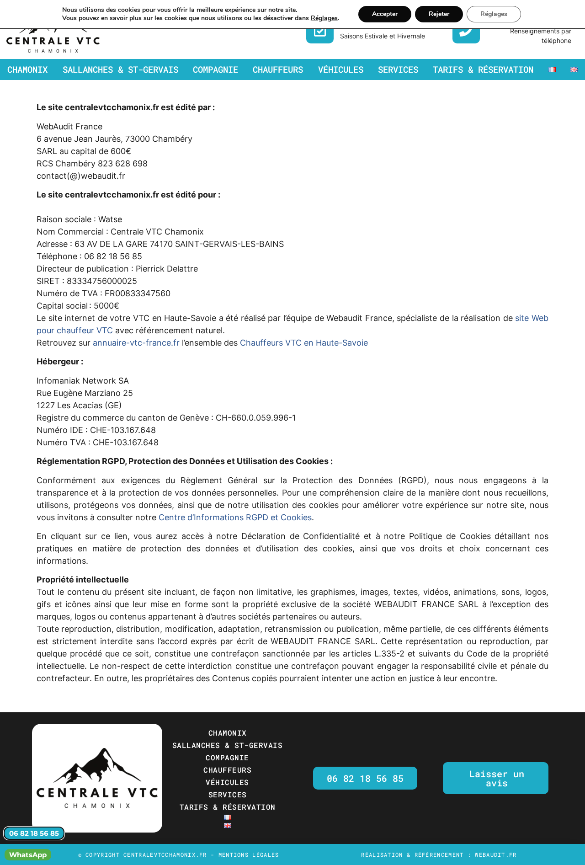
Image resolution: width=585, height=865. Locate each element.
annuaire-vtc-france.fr (136, 342)
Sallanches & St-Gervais (120, 69)
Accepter (385, 14)
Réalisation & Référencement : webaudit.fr (438, 854)
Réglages (324, 18)
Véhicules (340, 69)
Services (398, 69)
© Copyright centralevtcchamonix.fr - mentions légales (178, 854)
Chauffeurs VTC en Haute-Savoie (304, 342)
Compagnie (215, 69)
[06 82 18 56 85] (466, 29)
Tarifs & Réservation (483, 69)
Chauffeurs (278, 69)
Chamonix (27, 69)
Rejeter (439, 14)
